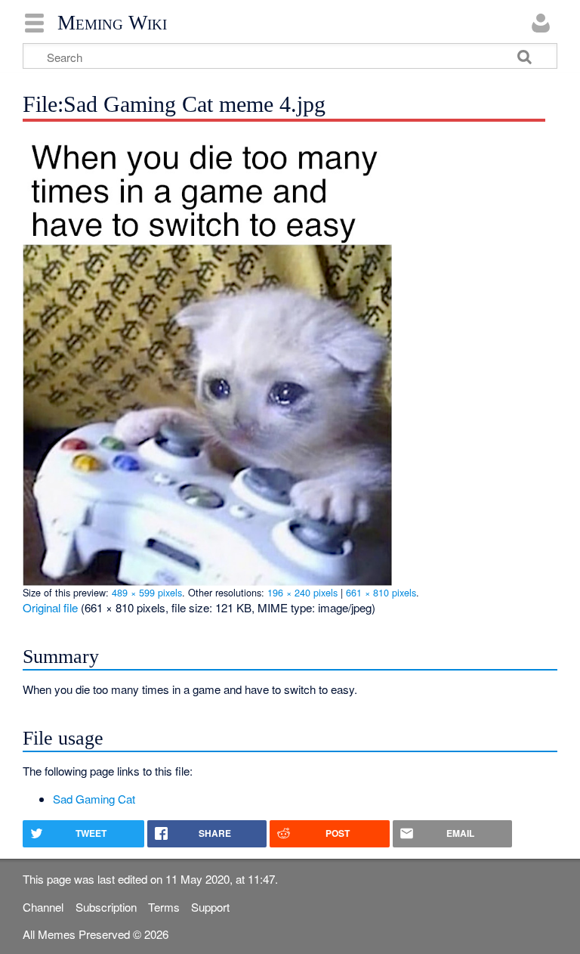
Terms (164, 907)
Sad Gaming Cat (94, 799)
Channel (43, 907)
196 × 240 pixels (302, 592)
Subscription (106, 907)
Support (210, 907)
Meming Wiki (112, 22)
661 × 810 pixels (381, 592)
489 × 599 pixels (147, 592)
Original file (50, 607)
